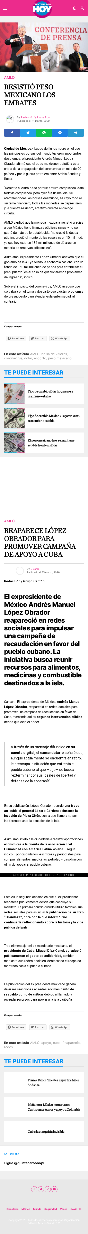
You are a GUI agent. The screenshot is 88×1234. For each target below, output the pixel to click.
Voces (63, 1209)
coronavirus (13, 358)
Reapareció (71, 1042)
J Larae (35, 568)
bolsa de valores (54, 354)
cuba (57, 1042)
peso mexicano (60, 358)
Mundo (37, 1209)
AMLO (34, 354)
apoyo (46, 1042)
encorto (40, 358)
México (25, 1209)
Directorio (12, 1209)
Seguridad (50, 1209)
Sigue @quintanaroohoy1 (24, 1163)
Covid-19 (75, 1209)
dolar (28, 358)
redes (8, 1047)
